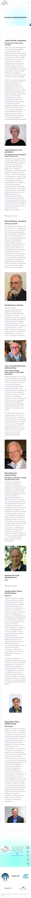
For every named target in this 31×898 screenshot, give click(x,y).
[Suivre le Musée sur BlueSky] (28, 851)
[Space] (6, 849)
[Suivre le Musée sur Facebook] (28, 856)
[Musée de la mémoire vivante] (4, 3)
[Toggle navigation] (28, 2)
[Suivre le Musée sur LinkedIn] (28, 864)
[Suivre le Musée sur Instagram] (28, 860)
